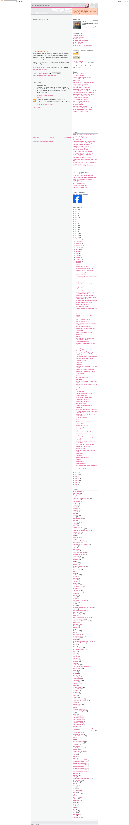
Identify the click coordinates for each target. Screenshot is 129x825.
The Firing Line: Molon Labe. (81, 137)
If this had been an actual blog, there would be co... (86, 412)
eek (74, 561)
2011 (76, 472)
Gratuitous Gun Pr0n (79, 586)
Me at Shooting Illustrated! (80, 40)
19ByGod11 (76, 493)
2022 (76, 217)
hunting (75, 602)
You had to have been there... (84, 302)
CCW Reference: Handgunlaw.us (82, 157)
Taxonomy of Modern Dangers (81, 778)
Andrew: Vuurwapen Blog (80, 185)
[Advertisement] (52, 34)
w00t (74, 795)
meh (74, 632)
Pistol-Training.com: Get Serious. (82, 151)
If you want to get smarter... (84, 272)
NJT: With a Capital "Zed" (80, 187)
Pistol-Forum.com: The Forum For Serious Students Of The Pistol (83, 153)
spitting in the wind (78, 741)
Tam (85, 21)
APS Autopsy (76, 501)
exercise (75, 564)
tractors (75, 785)
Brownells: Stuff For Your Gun (81, 146)
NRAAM (75, 658)
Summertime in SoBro (79, 751)
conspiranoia (76, 542)
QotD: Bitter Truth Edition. (83, 446)
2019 (76, 223)
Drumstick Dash (77, 558)
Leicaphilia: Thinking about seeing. (83, 175)
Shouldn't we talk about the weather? (83, 731)
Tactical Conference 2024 (80, 768)
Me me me (76, 631)
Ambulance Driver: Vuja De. (81, 111)
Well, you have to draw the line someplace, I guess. (85, 339)
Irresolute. (79, 459)
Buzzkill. (78, 264)
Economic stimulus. (81, 395)
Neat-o (45, 75)
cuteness (75, 546)
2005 (76, 484)
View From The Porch (41, 5)
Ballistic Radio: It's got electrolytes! (83, 148)
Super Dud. (79, 362)
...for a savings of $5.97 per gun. (85, 444)
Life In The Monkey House (80, 617)
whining (75, 799)
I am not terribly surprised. (83, 326)
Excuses (75, 563)
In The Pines (76, 80)
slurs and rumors (78, 734)
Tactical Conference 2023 (80, 766)
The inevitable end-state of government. (83, 390)
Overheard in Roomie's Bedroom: (85, 284)
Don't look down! (81, 463)
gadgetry (75, 578)
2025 (76, 211)
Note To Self (76, 656)
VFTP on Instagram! (78, 35)
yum (74, 816)
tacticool (75, 773)
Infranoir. (78, 262)
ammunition (76, 500)
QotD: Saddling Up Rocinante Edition (86, 356)
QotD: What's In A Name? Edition (85, 371)
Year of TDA (76, 814)
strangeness (76, 746)
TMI (74, 783)
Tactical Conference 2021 (80, 763)
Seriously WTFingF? (79, 711)
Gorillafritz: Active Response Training (84, 82)
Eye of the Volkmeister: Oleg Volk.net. (84, 156)
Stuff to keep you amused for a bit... (86, 349)
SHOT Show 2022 (78, 724)
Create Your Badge (83, 194)
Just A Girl (76, 612)
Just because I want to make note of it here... (86, 385)
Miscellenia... (79, 334)
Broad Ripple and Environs (80, 530)
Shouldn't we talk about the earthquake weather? (84, 728)
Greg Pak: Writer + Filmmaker (81, 87)
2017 (76, 227)
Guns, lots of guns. (81, 274)
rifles (74, 695)
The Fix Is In (76, 782)
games (74, 580)
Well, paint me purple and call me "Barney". (85, 441)
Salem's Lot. (79, 290)
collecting (75, 537)
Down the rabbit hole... (82, 469)
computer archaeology (79, 540)
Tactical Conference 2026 (80, 771)
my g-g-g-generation (78, 649)
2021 (76, 219)
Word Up (75, 805)
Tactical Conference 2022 (80, 765)
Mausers (75, 627)
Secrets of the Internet (79, 709)
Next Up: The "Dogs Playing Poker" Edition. (86, 353)
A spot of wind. (80, 373)
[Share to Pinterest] (60, 73)
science (75, 706)
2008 (76, 478)
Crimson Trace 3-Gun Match (81, 544)
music (74, 646)
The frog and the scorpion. (83, 421)
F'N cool (75, 568)
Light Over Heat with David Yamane (83, 109)
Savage (75, 702)
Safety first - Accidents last (80, 700)
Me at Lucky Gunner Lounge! (81, 44)
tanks (74, 777)
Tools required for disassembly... (85, 270)
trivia (74, 787)
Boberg (75, 523)
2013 (76, 235)
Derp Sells (76, 551)
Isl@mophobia (80, 461)
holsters (75, 598)
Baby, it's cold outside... (83, 341)
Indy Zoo (75, 609)
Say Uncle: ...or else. (79, 75)
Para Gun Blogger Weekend (81, 666)
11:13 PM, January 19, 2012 (45, 104)
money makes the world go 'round (83, 641)
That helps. (79, 379)
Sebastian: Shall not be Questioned (83, 174)
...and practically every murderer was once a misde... (86, 277)
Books (74, 525)
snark (74, 737)
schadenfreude (77, 704)
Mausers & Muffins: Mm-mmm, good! (83, 94)
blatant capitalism (78, 518)
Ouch (74, 663)
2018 (76, 225)
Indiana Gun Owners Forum (81, 164)
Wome (74, 804)
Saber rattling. (80, 423)
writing (75, 811)
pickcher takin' (77, 668)
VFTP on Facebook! (78, 37)
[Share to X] (56, 73)
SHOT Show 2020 (78, 721)
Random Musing (77, 687)
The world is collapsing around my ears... (86, 451)
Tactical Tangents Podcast (80, 149)
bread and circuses (78, 529)
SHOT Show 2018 (78, 717)
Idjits (74, 605)
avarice (75, 506)
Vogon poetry (76, 794)
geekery (75, 583)
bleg (74, 520)
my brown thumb (78, 648)
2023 (76, 215)
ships (74, 714)
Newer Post (36, 137)
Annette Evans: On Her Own (81, 84)
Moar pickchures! (81, 403)
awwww (75, 508)
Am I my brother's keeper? (83, 319)
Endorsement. (80, 330)
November (79, 241)
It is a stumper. (80, 347)
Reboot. (78, 280)
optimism (75, 661)
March (78, 257)
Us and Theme (77, 790)
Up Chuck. (79, 419)
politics (75, 673)
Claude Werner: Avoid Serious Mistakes (84, 108)
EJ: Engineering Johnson (80, 99)
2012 (76, 237)
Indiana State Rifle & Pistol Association (84, 162)
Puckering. (79, 455)
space (74, 739)
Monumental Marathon (79, 643)
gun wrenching (77, 592)
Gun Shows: (79, 388)
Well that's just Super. (82, 306)
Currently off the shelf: (82, 428)
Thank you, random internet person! (86, 409)
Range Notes (76, 689)
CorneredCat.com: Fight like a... (82, 144)
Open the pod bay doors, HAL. (84, 268)
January (78, 261)
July (77, 249)
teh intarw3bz (52, 75)
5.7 (73, 496)
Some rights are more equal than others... (85, 438)
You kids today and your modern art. (86, 300)
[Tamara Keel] (77, 202)
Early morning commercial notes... (86, 286)
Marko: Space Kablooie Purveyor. (82, 74)
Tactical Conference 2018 (80, 760)
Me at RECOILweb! (78, 42)
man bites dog (77, 624)
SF (73, 712)
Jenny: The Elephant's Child (81, 101)
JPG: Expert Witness (79, 183)
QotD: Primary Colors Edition (84, 393)
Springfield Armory (78, 743)
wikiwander (76, 800)
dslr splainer (76, 559)
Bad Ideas (75, 510)
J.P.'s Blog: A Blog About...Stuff (82, 89)
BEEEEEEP (79, 364)
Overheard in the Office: (83, 266)
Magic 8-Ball (76, 622)
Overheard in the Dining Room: (85, 295)
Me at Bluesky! (77, 39)
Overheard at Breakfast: (82, 457)
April (77, 255)
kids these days (77, 614)
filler (74, 571)
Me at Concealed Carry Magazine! (82, 45)
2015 (76, 231)
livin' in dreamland (78, 619)
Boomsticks (76, 527)
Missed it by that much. (82, 321)
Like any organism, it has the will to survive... (86, 466)
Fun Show (76, 575)
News (74, 655)
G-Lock (75, 576)
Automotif (75, 505)
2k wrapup (76, 495)
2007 (76, 480)
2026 (76, 209)
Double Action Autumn (79, 554)
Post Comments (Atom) (47, 141)
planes (74, 670)
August (78, 247)
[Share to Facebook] (58, 73)
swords (75, 754)
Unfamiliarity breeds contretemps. (85, 369)
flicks (74, 573)
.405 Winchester (77, 491)
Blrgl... (78, 430)
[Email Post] (50, 73)
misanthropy (76, 637)
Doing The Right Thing (79, 552)
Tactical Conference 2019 (80, 761)
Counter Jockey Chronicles (80, 97)
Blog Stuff (40, 75)
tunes (74, 788)
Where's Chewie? (78, 797)
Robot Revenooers (78, 699)
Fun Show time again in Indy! (84, 397)
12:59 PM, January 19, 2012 (45, 95)
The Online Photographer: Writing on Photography (83, 179)
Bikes (74, 517)
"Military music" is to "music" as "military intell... (85, 415)
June (77, 251)
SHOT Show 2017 (78, 716)
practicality (76, 677)
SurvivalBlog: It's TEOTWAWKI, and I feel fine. (85, 160)
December (79, 239)
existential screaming (79, 566)
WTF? (74, 812)
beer (74, 513)
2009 (76, 476)
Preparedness (77, 678)
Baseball (75, 512)
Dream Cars (76, 556)
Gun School (76, 590)
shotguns (75, 726)
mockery (75, 639)
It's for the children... (82, 417)
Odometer (75, 660)
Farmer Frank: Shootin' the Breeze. (83, 182)
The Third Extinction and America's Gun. (86, 344)
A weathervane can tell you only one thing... (86, 366)
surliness (75, 753)
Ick (73, 603)
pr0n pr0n (75, 675)
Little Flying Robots (78, 104)
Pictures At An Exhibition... (84, 405)
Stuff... (78, 312)
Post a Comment (37, 107)
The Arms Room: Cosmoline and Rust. (84, 134)
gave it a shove (45, 64)
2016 (76, 229)
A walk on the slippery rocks (81, 498)
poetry (74, 672)
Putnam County (77, 683)
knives (74, 615)
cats (74, 535)
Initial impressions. (81, 433)
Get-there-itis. (79, 453)
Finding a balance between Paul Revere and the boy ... (85, 292)
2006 (76, 482)
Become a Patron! (78, 61)
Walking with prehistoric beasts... (85, 431)
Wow (74, 809)
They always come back (39, 69)
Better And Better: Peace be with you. (83, 79)
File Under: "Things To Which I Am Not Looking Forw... (86, 298)
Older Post (67, 137)
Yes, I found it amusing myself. (85, 358)
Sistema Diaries (77, 732)
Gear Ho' (75, 581)
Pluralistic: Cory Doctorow (80, 103)
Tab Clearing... (80, 282)
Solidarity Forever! (81, 360)
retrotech (75, 692)
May (77, 253)
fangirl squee (76, 569)
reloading (75, 690)
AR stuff (75, 503)
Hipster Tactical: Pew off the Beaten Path (84, 96)
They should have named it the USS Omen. (86, 323)
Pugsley (75, 682)
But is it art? (76, 532)
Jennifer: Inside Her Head (80, 106)
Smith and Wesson (78, 736)
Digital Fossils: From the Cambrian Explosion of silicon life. (83, 166)
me (73, 629)
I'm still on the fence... (82, 377)
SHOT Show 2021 (78, 723)
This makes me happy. (82, 351)
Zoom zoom (76, 817)
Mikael (39, 98)
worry (74, 807)
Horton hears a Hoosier (79, 600)
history (75, 595)
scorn (74, 707)
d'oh (74, 547)
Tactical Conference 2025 (80, 770)
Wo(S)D (75, 802)
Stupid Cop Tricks (78, 748)
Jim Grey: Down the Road (80, 85)
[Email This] (52, 73)
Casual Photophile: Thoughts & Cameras (84, 177)
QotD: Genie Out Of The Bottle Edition (84, 316)
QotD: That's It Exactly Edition (84, 332)
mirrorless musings (78, 636)
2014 (76, 233)
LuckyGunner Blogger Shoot (81, 620)
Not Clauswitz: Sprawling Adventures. (84, 92)
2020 (76, 221)
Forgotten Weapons (78, 136)
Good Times (76, 585)
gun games (76, 588)
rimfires (75, 697)
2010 (76, 474)
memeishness (77, 634)
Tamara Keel (75, 194)
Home (52, 137)
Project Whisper (77, 680)
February (79, 259)
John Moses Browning (79, 610)
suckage (75, 749)
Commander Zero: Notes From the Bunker (85, 91)
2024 (76, 213)
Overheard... (76, 665)
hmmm (75, 597)
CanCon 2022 (76, 534)
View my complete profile (89, 27)
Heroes (75, 593)
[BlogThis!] (54, 73)
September (79, 245)
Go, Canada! (79, 288)
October (78, 243)
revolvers (75, 694)
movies (75, 644)
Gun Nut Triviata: (80, 314)
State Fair (75, 744)
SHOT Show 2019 (78, 719)
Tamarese (75, 775)
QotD (74, 685)
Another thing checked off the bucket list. (86, 309)
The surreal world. (81, 448)
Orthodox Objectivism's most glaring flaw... (86, 382)
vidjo (74, 792)
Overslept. (79, 336)
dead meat (76, 549)
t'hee (74, 756)
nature (74, 651)
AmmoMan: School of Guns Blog (82, 143)
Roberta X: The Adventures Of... (82, 77)
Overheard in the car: (82, 425)
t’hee (74, 758)
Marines (75, 626)
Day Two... (79, 407)
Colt (74, 539)
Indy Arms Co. (77, 139)
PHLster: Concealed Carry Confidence (84, 141)
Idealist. (78, 375)
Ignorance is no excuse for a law (82, 607)
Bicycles (75, 515)
